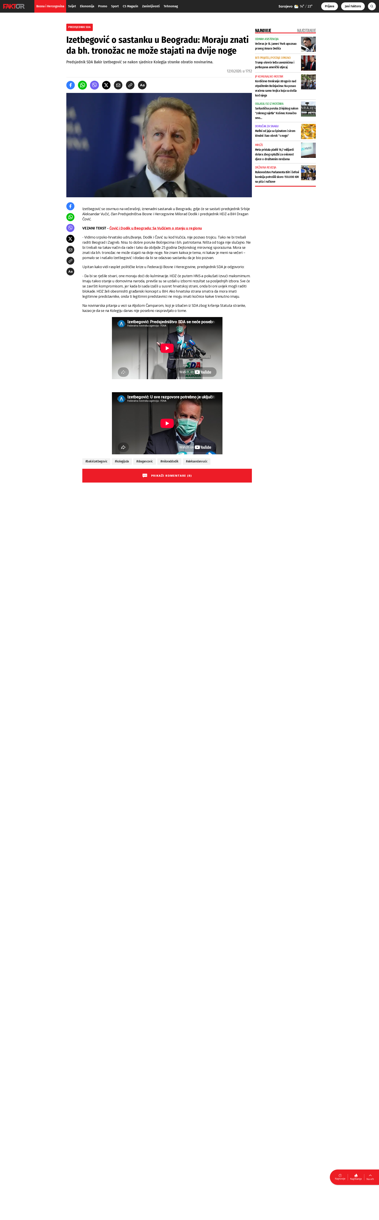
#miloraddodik (169, 461)
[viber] (94, 85)
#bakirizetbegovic (96, 461)
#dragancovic (144, 461)
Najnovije (340, 1178)
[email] (118, 85)
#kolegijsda (122, 461)
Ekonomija (87, 6)
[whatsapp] (82, 85)
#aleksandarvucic (196, 461)
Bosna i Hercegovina (50, 6)
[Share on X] (106, 85)
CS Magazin (130, 6)
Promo (102, 6)
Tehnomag (171, 6)
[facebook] (70, 85)
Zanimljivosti (151, 6)
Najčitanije (356, 1179)
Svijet (72, 6)
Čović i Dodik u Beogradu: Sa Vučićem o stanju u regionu (155, 228)
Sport (115, 6)
